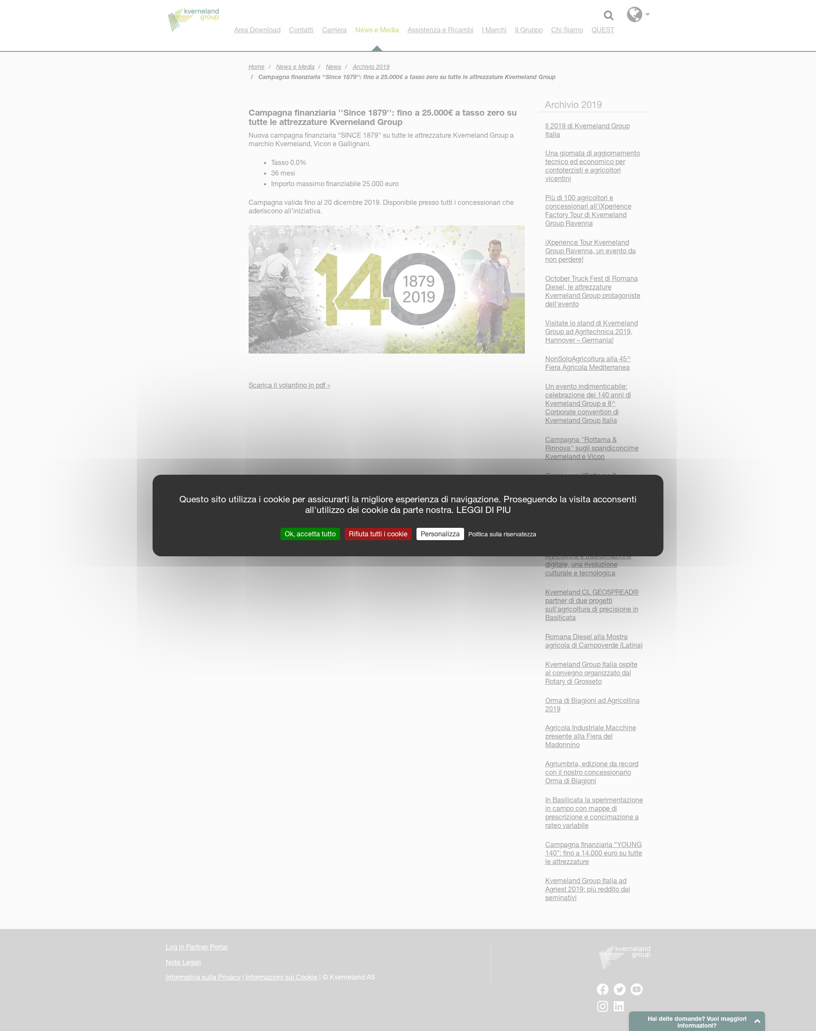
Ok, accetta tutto (310, 534)
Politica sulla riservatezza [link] (502, 534)
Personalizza (440, 534)
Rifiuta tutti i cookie (378, 534)
